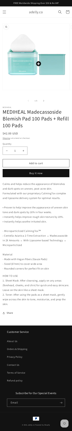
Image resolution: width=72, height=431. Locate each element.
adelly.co (31, 425)
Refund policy (15, 380)
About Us (12, 341)
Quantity (7, 143)
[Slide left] (28, 101)
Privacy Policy (14, 356)
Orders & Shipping (17, 349)
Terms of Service (16, 372)
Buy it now (36, 173)
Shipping (6, 138)
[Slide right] (44, 101)
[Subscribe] (61, 403)
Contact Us (13, 364)
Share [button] (10, 312)
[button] (4, 12)
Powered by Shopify (42, 425)
